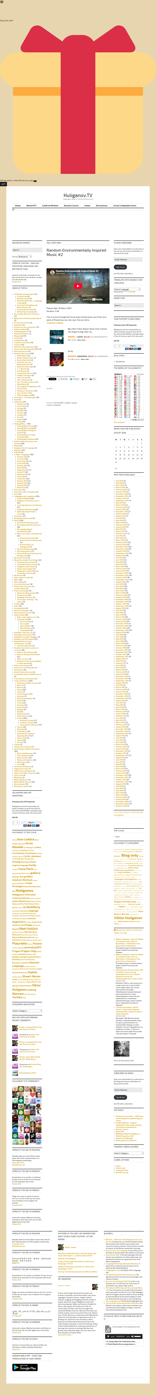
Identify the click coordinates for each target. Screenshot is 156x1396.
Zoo (24, 997)
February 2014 (121, 711)
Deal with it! (31, 1073)
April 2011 (119, 766)
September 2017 (122, 657)
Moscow (16, 934)
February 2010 (121, 797)
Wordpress (32, 994)
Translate (131, 292)
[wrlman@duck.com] (21, 1136)
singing (39, 969)
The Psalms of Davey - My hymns (133, 909)
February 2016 (121, 672)
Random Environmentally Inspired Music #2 (76, 252)
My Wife (20, 411)
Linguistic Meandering (26, 509)
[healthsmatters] (21, 1130)
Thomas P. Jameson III (26, 391)
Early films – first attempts (24, 397)
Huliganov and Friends (26, 567)
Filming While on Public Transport (122, 865)
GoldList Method (50, 205)
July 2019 (119, 610)
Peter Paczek (22, 378)
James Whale (25, 626)
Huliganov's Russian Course (28, 501)
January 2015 (121, 692)
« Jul (115, 468)
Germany (20, 705)
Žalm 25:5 (16, 1349)
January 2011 (121, 773)
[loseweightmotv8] (38, 1112)
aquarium (21, 844)
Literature (18, 516)
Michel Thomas (18, 932)
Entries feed (120, 1168)
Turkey (19, 740)
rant (34, 954)
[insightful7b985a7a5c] (33, 1100)
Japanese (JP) (22, 474)
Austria (20, 685)
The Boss (20, 389)
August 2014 (120, 700)
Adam (14, 840)
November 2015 (122, 679)
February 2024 (121, 525)
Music (16, 520)
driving (16, 861)
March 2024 (120, 523)
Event (16, 400)
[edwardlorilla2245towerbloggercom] (38, 1089)
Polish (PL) (21, 479)
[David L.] (21, 1118)
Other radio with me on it (27, 617)
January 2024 (121, 527)
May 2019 (119, 613)
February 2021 (121, 569)
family (32, 865)
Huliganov (24, 890)
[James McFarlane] (33, 1112)
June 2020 (120, 586)
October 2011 (121, 753)
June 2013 (119, 718)
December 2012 (122, 729)
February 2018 (121, 646)
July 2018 (119, 635)
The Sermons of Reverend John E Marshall (122, 1303)
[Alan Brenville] (21, 1112)
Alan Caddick (26, 839)
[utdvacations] (27, 1089)
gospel (14, 883)
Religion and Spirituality (22, 957)
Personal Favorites (21, 584)
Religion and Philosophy (24, 639)
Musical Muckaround (25, 549)
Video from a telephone (23, 771)
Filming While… (20, 424)
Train (39, 982)
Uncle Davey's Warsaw (29, 725)
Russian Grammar (20, 962)
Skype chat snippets (25, 569)
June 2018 (119, 637)
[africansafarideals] (33, 1089)
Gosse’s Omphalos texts (124, 205)
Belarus (20, 687)
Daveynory (29, 859)
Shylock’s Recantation (67, 1259)
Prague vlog (28, 950)
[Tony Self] (27, 1136)
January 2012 (121, 749)
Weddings (18, 777)
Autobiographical (21, 331)
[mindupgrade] (15, 1130)
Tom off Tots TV (23, 393)
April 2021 (120, 564)
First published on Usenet (27, 564)
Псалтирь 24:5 (18, 1163)
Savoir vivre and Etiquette (24, 668)
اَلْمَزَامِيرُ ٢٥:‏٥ (16, 1316)
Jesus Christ (36, 901)
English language (20, 865)
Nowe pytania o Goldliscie (126, 1140)
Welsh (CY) (21, 487)
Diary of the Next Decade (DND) (26, 349)
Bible (38, 847)
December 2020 (122, 573)
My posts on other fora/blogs (26, 560)
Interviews (18, 490)
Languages (22, 915)
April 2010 (120, 793)
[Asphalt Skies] (38, 1130)
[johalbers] (27, 1112)
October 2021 (121, 551)
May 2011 (119, 764)
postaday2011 (32, 947)
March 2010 (120, 795)
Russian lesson (29, 966)
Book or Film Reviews (25, 652)
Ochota (15, 940)
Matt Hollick (28, 928)
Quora (29, 954)
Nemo (22, 1073)
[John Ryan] (38, 1141)
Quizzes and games (22, 611)
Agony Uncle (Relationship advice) (27, 318)
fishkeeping (16, 873)
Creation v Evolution (22, 342)
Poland (20, 718)
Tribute (17, 745)
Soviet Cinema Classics (23, 672)
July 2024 (119, 518)
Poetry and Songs (21, 591)
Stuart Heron (31, 976)
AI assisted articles (22, 323)
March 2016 (120, 670)
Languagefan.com (113, 1270)
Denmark (20, 696)
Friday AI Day (22, 296)
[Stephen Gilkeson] (27, 1141)
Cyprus (20, 692)
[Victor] (21, 1141)
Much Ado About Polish (29, 935)
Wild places (21, 762)
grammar (21, 883)
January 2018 (121, 648)
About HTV (31, 205)
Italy (19, 712)
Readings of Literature (23, 635)
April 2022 (120, 538)
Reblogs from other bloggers (26, 637)
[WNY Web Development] (27, 1095)
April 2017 (120, 661)
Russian (31, 959)
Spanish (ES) (22, 483)
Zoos (19, 764)
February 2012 (121, 747)
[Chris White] (33, 1106)
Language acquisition (20, 913)
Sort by (15, 257)
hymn (32, 898)
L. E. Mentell (22, 369)
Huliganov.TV (78, 195)
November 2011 (122, 751)
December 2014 (122, 694)
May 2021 (119, 562)
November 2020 (122, 575)
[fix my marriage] (21, 1100)
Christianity (18, 853)
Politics (17, 604)
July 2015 (119, 685)
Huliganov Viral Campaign (24, 448)
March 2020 (120, 593)
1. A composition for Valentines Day (120, 1341)
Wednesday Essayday (25, 312)
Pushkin (20, 415)
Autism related (20, 329)
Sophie (20, 419)
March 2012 (120, 744)
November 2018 (122, 626)
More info (81, 340)
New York (35, 937)
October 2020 (121, 577)
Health (16, 446)
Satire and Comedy (21, 665)
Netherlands (22, 714)
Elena (33, 861)
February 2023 (121, 534)
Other (16, 580)
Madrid (15, 929)
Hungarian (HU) (23, 470)
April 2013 (120, 720)
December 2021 (122, 547)
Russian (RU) (22, 481)
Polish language (18, 948)
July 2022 (119, 536)
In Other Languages (22, 455)
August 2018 (121, 632)
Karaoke (23, 911)
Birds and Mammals (25, 753)
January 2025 (121, 509)
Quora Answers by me (23, 613)
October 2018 (121, 628)
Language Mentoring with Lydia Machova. (122, 1264)
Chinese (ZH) (22, 457)
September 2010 (122, 782)
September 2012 (122, 733)
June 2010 (119, 788)
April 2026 (120, 485)
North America (23, 716)
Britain (19, 690)
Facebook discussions (26, 562)
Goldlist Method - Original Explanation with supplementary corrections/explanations (129, 1125)
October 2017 (121, 654)
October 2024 (121, 514)
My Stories (18, 575)
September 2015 (122, 681)
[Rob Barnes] (15, 1141)
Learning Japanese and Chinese (29, 505)
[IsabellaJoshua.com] (38, 1106)
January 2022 (121, 544)
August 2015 (120, 683)
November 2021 (122, 549)
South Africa (22, 731)
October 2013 (121, 716)
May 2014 (119, 705)
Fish (35, 869)
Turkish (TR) (22, 485)
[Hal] (21, 1106)
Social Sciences (19, 972)
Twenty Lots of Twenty (23, 747)
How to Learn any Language (117, 1250)
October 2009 (121, 806)
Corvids (39, 853)
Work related (19, 784)
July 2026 (119, 481)
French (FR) (21, 463)
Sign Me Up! (120, 1097)
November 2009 (122, 804)
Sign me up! (120, 267)
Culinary (17, 345)
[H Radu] (27, 1106)
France (19, 703)
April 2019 (120, 615)
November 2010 (122, 777)
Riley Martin (22, 384)
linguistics (18, 921)
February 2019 (121, 619)
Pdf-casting (18, 582)
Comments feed (122, 1170)
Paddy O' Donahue (24, 375)
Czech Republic (23, 694)
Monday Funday (23, 299)
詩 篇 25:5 (16, 1263)
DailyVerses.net (18, 1165)
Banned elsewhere (21, 334)
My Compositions (24, 551)
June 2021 (119, 560)
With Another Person (22, 782)
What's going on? (21, 780)
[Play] (108, 1336)
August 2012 (120, 736)
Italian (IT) (21, 472)
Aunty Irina (21, 404)
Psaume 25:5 (17, 1205)
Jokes (16, 494)
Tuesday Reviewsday (25, 310)
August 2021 (120, 555)
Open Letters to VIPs (22, 578)
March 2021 (120, 566)
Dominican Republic (25, 698)
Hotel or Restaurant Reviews (28, 654)
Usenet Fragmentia (24, 646)
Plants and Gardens (25, 760)
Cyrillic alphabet (32, 856)
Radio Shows (19, 615)
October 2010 (121, 780)
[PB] (27, 1124)
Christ (31, 850)
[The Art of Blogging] (15, 1118)
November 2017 (122, 652)
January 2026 (121, 492)
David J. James (71, 403)
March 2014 (120, 709)
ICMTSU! (17, 452)
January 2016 (121, 674)
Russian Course (71, 205)
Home (18, 205)
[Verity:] (56, 359)
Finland (20, 701)
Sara (19, 417)
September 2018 (122, 630)
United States (25, 986)
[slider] (137, 1336)
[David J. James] (15, 1095)
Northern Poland (26, 720)
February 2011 (121, 771)
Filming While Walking (26, 439)
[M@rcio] (15, 1112)
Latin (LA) (21, 476)
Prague (16, 951)
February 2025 (121, 507)
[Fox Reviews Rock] (27, 1100)
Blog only (18, 336)
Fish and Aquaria (23, 756)
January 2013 (121, 727)
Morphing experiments (23, 518)
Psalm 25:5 (16, 282)
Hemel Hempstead (31, 886)
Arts (24, 847)
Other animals (22, 758)
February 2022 (121, 542)
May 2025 (119, 503)
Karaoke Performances (26, 523)
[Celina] (33, 1130)
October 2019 (121, 604)
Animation (18, 325)
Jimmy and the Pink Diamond (24, 904)
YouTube (17, 997)
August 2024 (121, 516)
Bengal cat (31, 847)
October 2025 (121, 498)
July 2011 (119, 760)
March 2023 (120, 531)
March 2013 (120, 722)
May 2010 (119, 791)
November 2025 (122, 496)
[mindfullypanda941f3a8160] (27, 1118)
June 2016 (119, 665)
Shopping (16, 969)
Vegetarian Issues (21, 769)
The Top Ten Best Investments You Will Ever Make (77, 1272)
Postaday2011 (19, 608)
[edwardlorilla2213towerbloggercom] (38, 1136)
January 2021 (121, 571)
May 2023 (119, 529)
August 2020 (121, 582)
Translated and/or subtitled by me (27, 674)
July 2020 (119, 584)
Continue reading (55, 323)
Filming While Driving (25, 426)
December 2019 (122, 599)
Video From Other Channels (25, 773)
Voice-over (18, 775)
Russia (20, 727)
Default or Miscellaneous (24, 347)
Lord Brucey (22, 371)
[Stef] (33, 1136)
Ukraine (20, 742)
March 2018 (120, 643)
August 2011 (120, 758)
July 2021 (119, 558)
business (24, 850)
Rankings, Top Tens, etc (23, 632)
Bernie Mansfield (24, 360)
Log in (118, 1166)
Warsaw (18, 993)
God (22, 876)
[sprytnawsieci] (21, 1095)
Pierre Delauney (23, 380)
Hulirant (25, 898)
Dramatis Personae (22, 353)
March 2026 (120, 487)
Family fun (18, 402)
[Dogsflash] (15, 1106)
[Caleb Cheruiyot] (38, 1118)
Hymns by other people (26, 593)
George (20, 408)
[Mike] (15, 1089)
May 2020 (120, 588)
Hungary (20, 709)
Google (34, 880)
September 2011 (122, 755)
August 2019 (120, 608)
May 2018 (119, 639)
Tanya (19, 422)
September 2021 (122, 553)
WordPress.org (122, 1172)
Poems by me (22, 595)
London (29, 922)
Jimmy (87, 205)
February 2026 (121, 490)
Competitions (19, 340)
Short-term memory (28, 969)
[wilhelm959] (33, 1141)
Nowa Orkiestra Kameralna (31, 540)
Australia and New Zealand (28, 683)
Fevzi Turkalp (25, 622)
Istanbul (38, 898)
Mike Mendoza (26, 628)
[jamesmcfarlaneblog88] (33, 1118)
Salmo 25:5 (16, 1184)
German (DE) (22, 466)
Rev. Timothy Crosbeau (26, 382)
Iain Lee (23, 624)
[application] (123, 1336)
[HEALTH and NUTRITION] (38, 1124)
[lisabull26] (33, 1124)
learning (30, 915)
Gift (3, 184)
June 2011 (119, 762)
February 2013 (121, 725)
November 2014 (122, 696)
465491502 (82, 356)
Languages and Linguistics (24, 496)
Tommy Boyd (25, 630)
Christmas (30, 853)
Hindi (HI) (20, 468)
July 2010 (119, 786)
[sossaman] (27, 1130)
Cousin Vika (21, 406)
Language (33, 910)
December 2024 (122, 512)
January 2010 (121, 799)
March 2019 (120, 617)
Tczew (20, 979)
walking (31, 989)
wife (25, 994)
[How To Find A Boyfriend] (33, 1095)
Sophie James (17, 977)
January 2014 (121, 714)
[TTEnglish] (15, 1136)
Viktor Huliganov (23, 395)
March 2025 (120, 505)
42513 (80, 337)
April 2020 (120, 591)
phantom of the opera (33, 940)
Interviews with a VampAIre (25, 492)
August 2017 (120, 659)
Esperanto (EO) (23, 461)
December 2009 (122, 802)
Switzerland (22, 738)
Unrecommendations (22, 767)
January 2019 (121, 621)
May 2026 (120, 483)
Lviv (34, 925)
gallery (35, 873)
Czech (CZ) (21, 459)
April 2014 (120, 707)
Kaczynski (16, 911)
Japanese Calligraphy (124, 1138)
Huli (14, 891)
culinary (15, 856)
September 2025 (122, 501)
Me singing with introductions (29, 525)
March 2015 (120, 687)
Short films (18, 670)
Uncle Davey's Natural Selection (27, 749)
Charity (17, 338)
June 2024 (120, 520)
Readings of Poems (25, 597)
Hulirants (18, 450)
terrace (26, 979)
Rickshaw (24, 959)
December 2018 (122, 624)
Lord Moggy (26, 925)
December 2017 (122, 650)
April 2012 (120, 742)
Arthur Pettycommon (25, 358)
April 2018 (120, 641)
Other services (23, 659)
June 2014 (119, 703)
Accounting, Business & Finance (26, 314)
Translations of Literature (24, 679)
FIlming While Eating (25, 428)
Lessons (31, 918)
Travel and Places (21, 681)
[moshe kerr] (38, 1100)
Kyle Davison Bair (113, 1255)
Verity (70, 351)
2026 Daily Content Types (24, 294)
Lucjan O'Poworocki (25, 373)
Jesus (28, 901)
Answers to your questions (25, 327)
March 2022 (120, 540)
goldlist (28, 876)
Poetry (30, 944)
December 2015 (122, 676)
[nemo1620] (21, 1124)
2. (121, 1344)
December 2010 (122, 775)
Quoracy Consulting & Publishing (119, 1281)
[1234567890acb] (21, 1089)
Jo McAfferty (31, 907)
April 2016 (120, 668)
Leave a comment (53, 405)
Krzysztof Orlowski (28, 538)
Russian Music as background (124, 904)
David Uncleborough (25, 367)
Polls (16, 606)
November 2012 (122, 731)
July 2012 (119, 738)
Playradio (19, 943)
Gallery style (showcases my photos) (126, 869)
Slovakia (20, 729)
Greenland (21, 707)
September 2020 (122, 580)
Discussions (101, 205)
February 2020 (121, 595)
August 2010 (121, 784)
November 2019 (122, 602)
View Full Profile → (65, 1335)
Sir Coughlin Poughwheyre (27, 386)
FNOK (23, 873)
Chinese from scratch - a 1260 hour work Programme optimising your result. (129, 1118)
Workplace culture (21, 786)
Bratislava (16, 850)
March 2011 (120, 769)
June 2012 (119, 740)
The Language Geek (113, 1301)
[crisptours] (15, 1100)
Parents (20, 413)
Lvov (38, 925)
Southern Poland (27, 723)
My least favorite (21, 558)
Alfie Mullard (22, 356)
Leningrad (23, 918)
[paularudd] (38, 1095)
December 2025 (122, 494)
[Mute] (132, 1336)
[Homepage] (15, 1124)
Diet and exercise (21, 351)
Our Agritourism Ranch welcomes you (121, 1275)
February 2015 (121, 689)
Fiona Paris (25, 869)
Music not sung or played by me (29, 534)
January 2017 (121, 663)
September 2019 (122, 606)
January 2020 (121, 597)
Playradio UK (22, 619)
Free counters (119, 422)
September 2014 (122, 698)
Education (25, 862)
